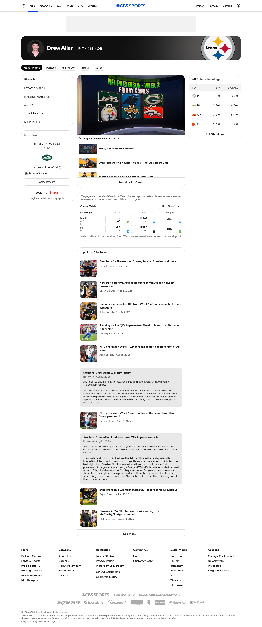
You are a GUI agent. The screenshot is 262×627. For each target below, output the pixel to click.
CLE (199, 124)
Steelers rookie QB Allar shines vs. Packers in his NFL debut (138, 490)
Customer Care (143, 561)
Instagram (176, 566)
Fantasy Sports (30, 561)
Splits (85, 67)
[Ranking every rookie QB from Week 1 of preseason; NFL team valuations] (88, 311)
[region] (131, 105)
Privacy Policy (105, 561)
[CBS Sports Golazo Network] (159, 594)
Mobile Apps (29, 580)
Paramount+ (66, 570)
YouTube (176, 556)
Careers (63, 561)
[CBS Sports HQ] (124, 594)
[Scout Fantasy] (177, 602)
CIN (199, 115)
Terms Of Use (105, 556)
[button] (23, 6)
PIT (199, 96)
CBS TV (63, 575)
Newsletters (216, 561)
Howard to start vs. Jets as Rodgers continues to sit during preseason (136, 284)
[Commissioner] (140, 601)
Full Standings (215, 134)
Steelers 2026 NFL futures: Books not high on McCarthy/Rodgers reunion (129, 512)
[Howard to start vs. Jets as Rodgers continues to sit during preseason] (88, 289)
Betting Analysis (31, 570)
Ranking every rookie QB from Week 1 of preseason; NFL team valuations (140, 305)
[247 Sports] (68, 602)
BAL (199, 105)
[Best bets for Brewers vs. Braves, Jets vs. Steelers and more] (88, 268)
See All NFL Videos (131, 182)
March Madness (31, 575)
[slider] (131, 125)
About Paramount (69, 566)
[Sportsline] (93, 602)
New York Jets (44, 167)
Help (136, 556)
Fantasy (51, 67)
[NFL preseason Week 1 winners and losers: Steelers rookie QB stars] (88, 353)
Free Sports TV (31, 566)
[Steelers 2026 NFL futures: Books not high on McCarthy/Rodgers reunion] (88, 518)
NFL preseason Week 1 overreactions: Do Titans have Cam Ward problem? (137, 414)
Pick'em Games (31, 556)
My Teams (214, 566)
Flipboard (176, 585)
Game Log (68, 67)
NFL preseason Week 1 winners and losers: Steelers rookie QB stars (139, 348)
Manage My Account (221, 556)
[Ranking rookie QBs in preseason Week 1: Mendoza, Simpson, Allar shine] (88, 332)
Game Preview (47, 182)
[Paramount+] (117, 602)
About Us (64, 556)
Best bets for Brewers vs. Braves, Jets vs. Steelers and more (137, 261)
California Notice (107, 577)
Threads (175, 580)
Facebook (176, 570)
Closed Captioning (108, 572)
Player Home (32, 67)
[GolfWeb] (197, 602)
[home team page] (47, 157)
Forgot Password (218, 570)
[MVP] (160, 601)
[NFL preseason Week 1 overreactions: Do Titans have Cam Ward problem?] (88, 420)
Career (99, 67)
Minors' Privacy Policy (110, 566)
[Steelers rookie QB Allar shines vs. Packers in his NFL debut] (88, 496)
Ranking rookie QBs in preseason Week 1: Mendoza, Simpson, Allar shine (139, 327)
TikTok (174, 561)
